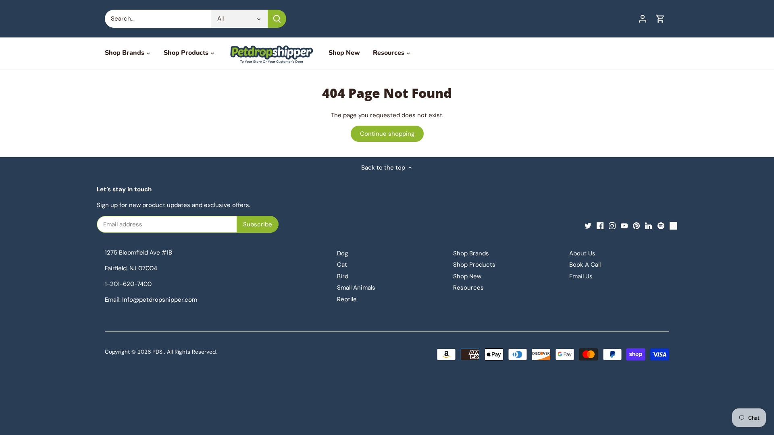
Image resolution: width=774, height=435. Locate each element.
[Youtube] (624, 225)
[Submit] (277, 19)
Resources (468, 288)
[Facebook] (600, 225)
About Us (582, 253)
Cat (342, 265)
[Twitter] (588, 225)
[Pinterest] (636, 225)
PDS (157, 351)
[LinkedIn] (648, 225)
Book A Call (585, 265)
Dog (342, 253)
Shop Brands (471, 253)
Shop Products (474, 265)
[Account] (642, 19)
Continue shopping (387, 134)
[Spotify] (660, 225)
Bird (342, 276)
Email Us (581, 276)
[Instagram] (612, 225)
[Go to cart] (660, 19)
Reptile (347, 299)
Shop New (467, 276)
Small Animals (356, 288)
